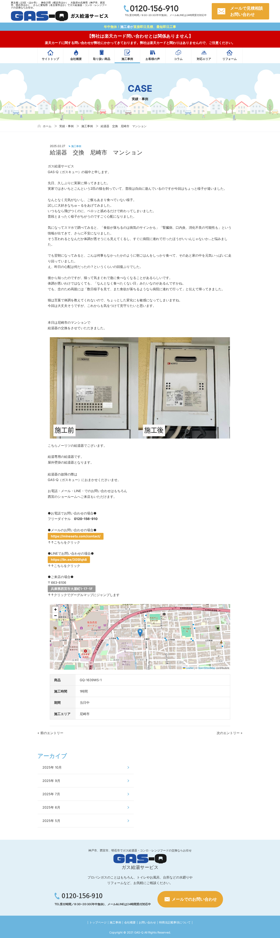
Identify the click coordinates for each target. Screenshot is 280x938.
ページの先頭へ (270, 928)
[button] (140, 632)
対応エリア (204, 59)
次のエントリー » (229, 733)
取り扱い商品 (101, 59)
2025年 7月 (51, 794)
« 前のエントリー (50, 733)
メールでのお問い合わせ (194, 899)
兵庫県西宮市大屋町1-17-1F (71, 589)
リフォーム (229, 59)
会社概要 (76, 59)
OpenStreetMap (206, 668)
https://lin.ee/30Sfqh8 (69, 560)
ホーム (47, 126)
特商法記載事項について (175, 922)
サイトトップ (50, 59)
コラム (178, 59)
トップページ (98, 922)
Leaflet (189, 668)
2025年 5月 (51, 821)
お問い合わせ (147, 922)
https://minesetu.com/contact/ (75, 536)
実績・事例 (66, 126)
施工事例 (127, 59)
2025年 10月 (52, 767)
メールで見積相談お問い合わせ (246, 11)
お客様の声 (153, 59)
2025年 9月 (51, 781)
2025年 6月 (51, 807)
